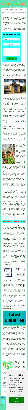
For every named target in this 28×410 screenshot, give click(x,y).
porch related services (20, 295)
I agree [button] (17, 398)
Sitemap (3, 397)
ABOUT (17, 7)
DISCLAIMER (24, 7)
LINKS (14, 7)
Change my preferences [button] (17, 404)
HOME (11, 7)
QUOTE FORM (14, 300)
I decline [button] (17, 401)
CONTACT (20, 7)
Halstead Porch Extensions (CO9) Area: (12, 14)
